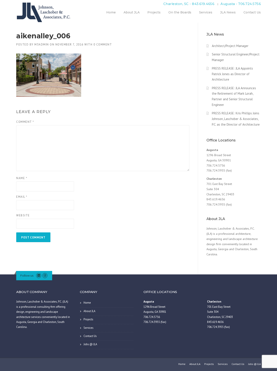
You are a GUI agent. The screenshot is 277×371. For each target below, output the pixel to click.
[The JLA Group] (44, 12)
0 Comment (102, 44)
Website (23, 215)
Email (21, 197)
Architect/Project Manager (230, 46)
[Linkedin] (38, 275)
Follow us (26, 275)
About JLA (132, 12)
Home (111, 12)
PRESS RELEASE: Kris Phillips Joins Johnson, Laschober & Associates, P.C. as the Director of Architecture (236, 118)
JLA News (228, 12)
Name (21, 178)
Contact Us (252, 12)
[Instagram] (44, 275)
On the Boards (179, 12)
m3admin (41, 44)
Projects (154, 12)
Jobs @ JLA (90, 344)
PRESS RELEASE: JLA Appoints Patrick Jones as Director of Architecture (232, 74)
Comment (25, 122)
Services (205, 12)
